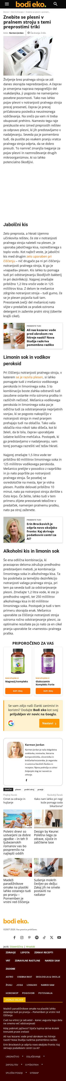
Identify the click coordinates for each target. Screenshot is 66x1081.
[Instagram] (21, 937)
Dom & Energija (17, 12)
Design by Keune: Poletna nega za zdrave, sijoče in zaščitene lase (46, 836)
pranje (40, 789)
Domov (6, 12)
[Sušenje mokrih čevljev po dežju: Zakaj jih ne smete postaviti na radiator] (48, 867)
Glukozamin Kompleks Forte (45, 683)
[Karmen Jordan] (15, 762)
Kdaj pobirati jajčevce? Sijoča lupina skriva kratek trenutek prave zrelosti (31, 1030)
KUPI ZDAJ (18, 691)
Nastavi (49, 723)
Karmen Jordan (16, 33)
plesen (18, 789)
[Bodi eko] (31, 4)
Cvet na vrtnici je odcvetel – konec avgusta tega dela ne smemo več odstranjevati (32, 1021)
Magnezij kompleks (16, 681)
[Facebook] (26, 779)
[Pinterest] (29, 937)
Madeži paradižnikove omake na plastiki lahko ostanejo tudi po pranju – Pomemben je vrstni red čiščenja (17, 891)
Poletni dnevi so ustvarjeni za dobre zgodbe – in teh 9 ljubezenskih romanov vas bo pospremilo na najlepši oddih (17, 842)
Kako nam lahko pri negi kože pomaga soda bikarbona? (48, 802)
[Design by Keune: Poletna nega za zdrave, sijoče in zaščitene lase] (48, 819)
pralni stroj (29, 789)
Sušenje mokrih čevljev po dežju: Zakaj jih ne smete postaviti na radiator (47, 887)
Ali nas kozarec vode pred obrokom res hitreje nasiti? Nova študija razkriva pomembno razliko (41, 337)
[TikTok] (44, 937)
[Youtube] (59, 937)
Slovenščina (16, 946)
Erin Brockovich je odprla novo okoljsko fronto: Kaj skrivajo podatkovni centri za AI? (42, 531)
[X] (51, 937)
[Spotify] (36, 937)
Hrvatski (30, 946)
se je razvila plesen (29, 377)
